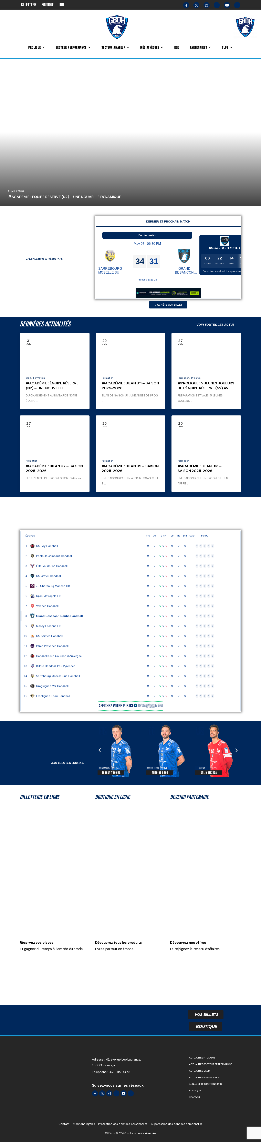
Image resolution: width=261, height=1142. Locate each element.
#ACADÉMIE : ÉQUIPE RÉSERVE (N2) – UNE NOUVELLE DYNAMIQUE (64, 196)
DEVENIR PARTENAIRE (189, 797)
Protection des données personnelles (122, 1124)
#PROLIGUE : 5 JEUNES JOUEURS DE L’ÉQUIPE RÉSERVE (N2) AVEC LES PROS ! (206, 388)
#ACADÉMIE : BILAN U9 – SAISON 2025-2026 (130, 468)
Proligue (34, 48)
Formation (39, 378)
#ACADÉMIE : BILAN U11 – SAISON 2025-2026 (130, 385)
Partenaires (198, 48)
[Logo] (117, 27)
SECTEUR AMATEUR (113, 48)
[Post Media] (130, 132)
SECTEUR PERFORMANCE (71, 48)
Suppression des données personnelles (176, 1124)
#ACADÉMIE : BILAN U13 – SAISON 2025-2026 (200, 468)
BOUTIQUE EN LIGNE (112, 797)
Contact (64, 1124)
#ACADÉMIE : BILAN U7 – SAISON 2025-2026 (54, 468)
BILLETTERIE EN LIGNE (39, 797)
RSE (176, 48)
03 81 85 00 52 (119, 1072)
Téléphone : (100, 1072)
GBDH (16, 204)
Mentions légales (84, 1124)
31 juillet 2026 (16, 191)
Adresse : (98, 1059)
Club (225, 48)
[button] (99, 749)
